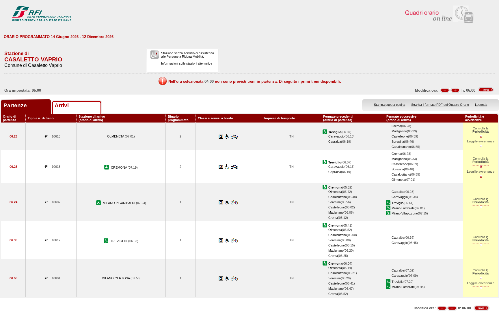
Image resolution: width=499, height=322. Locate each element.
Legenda (481, 104)
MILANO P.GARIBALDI (119, 203)
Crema (396, 126)
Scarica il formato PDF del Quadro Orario (440, 104)
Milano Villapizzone (405, 213)
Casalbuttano (401, 146)
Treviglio (397, 203)
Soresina (398, 141)
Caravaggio (336, 136)
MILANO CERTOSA (116, 278)
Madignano (399, 131)
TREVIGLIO (119, 241)
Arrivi (62, 105)
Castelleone (400, 136)
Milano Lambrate (403, 208)
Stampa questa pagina (389, 104)
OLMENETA (116, 136)
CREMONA (119, 167)
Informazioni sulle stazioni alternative (186, 63)
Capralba (334, 141)
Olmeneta (398, 179)
